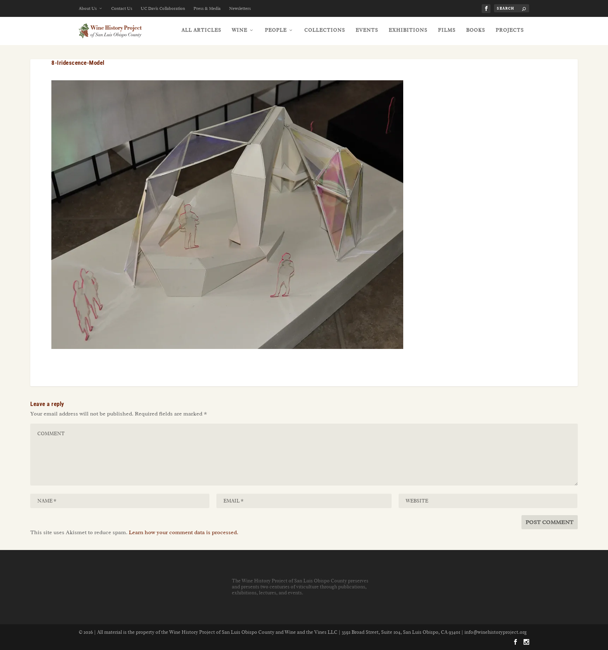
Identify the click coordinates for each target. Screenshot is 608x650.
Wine (239, 30)
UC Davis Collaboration (163, 8)
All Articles (201, 30)
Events (367, 30)
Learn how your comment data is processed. (183, 532)
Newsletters (240, 8)
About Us (88, 8)
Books (475, 30)
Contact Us (121, 8)
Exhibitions (408, 30)
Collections (324, 30)
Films (447, 30)
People (276, 30)
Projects (510, 30)
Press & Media (207, 8)
